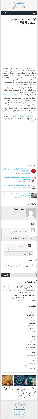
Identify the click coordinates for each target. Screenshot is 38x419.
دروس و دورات (30, 328)
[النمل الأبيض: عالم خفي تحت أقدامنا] (7, 380)
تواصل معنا (22, 417)
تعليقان (16, 25)
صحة (33, 331)
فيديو (33, 336)
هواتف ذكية (31, 363)
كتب (33, 339)
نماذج (33, 360)
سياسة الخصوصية (11, 417)
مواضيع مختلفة (30, 355)
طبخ (34, 333)
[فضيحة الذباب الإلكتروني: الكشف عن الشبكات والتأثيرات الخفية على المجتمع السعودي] (19, 380)
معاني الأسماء (31, 344)
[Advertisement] (19, 47)
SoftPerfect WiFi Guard (12, 94)
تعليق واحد (27, 173)
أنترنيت (33, 310)
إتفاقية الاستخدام (30, 417)
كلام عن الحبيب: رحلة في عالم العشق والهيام (22, 297)
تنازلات (33, 320)
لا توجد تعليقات (26, 181)
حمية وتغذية (31, 326)
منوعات (33, 352)
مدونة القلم (16, 412)
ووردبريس (32, 368)
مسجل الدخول (20, 266)
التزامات (32, 318)
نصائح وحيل (23, 25)
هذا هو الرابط (19, 116)
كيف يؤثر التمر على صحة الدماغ (26, 300)
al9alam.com (19, 414)
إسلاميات (32, 312)
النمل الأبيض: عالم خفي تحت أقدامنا (24, 295)
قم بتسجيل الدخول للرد (9, 233)
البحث (35, 272)
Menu (5, 13)
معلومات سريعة (30, 347)
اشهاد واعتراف (31, 315)
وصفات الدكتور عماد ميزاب (27, 365)
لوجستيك (32, 341)
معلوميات (32, 349)
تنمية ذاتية (32, 323)
